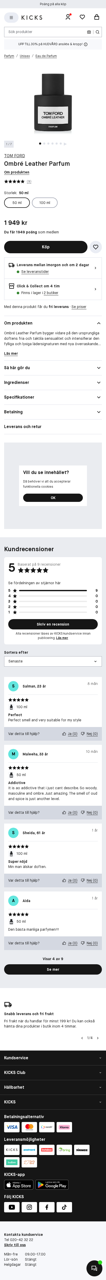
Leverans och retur (22, 426)
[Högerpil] (98, 1038)
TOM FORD (14, 156)
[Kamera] (89, 32)
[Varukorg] (97, 17)
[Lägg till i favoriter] (96, 247)
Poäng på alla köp (53, 4)
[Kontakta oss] (94, 1268)
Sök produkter (20, 31)
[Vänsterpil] (82, 1038)
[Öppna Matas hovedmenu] (11, 17)
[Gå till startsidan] (32, 17)
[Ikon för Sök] (97, 32)
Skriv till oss (15, 1245)
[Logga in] (68, 17)
